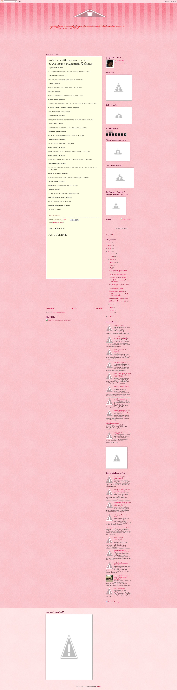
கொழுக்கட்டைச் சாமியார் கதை (117, 274)
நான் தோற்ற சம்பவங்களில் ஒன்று (120, 515)
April (111, 304)
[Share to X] (74, 220)
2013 (109, 246)
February (112, 310)
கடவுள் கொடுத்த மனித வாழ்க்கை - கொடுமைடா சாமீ (118, 271)
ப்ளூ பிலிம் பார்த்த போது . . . (121, 362)
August (112, 265)
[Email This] (71, 220)
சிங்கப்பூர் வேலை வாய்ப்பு (112, 423)
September (112, 262)
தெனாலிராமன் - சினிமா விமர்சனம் (120, 350)
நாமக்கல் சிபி (120, 60)
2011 (109, 251)
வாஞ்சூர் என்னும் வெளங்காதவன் (118, 538)
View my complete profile (121, 63)
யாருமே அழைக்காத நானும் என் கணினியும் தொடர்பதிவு (122, 490)
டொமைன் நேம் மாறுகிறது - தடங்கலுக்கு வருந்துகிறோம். (121, 337)
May (111, 268)
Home (74, 308)
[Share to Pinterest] (78, 220)
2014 (109, 243)
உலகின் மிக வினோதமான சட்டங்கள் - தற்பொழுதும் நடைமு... (119, 294)
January (112, 313)
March (111, 307)
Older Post (98, 308)
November (112, 256)
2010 (109, 316)
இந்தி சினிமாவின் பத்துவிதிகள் (117, 291)
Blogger (99, 686)
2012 (109, 248)
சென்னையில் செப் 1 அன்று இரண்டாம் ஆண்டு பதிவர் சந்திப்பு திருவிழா (121, 577)
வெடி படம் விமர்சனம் (119, 588)
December (112, 254)
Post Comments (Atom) (59, 312)
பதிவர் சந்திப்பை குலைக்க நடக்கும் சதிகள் (117, 528)
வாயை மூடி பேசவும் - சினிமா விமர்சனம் (121, 387)
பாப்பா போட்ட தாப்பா (119, 325)
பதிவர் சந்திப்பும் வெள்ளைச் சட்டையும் (121, 563)
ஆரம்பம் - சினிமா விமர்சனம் (121, 399)
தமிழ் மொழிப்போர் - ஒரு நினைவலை (118, 298)
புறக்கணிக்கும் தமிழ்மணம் (116, 288)
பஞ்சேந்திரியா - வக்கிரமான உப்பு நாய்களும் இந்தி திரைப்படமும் (122, 411)
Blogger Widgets (110, 235)
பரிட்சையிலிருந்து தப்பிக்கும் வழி (117, 277)
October (112, 259)
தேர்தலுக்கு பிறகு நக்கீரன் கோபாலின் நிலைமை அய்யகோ (119, 285)
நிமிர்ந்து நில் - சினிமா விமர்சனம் (122, 433)
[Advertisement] (74, 292)
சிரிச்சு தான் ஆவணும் (58, 222)
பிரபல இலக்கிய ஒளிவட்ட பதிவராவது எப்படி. (120, 477)
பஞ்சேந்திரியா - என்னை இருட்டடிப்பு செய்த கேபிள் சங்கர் (122, 551)
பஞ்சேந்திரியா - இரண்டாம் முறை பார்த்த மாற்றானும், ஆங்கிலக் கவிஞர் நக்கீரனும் (122, 375)
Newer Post (50, 308)
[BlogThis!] (72, 220)
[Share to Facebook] (76, 220)
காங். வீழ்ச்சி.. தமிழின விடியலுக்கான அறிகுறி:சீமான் (119, 280)
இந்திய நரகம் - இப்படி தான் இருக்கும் (119, 301)
